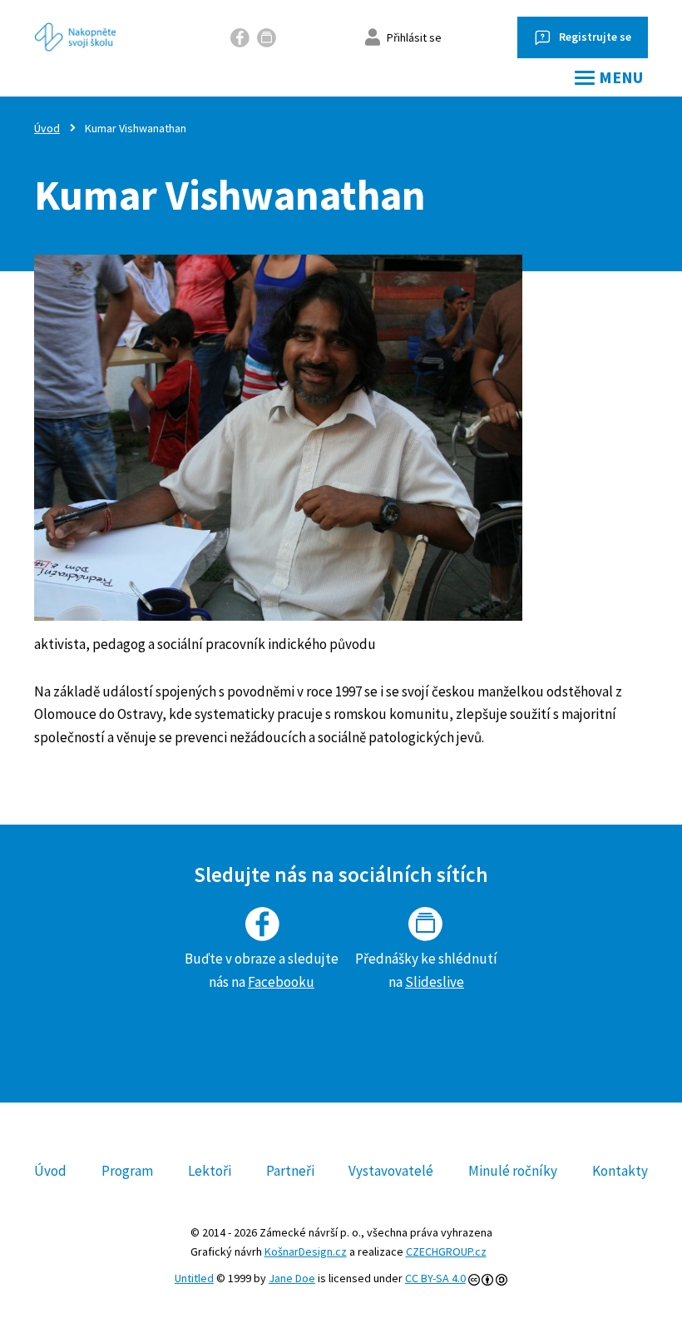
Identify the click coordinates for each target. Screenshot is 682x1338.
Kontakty (620, 1171)
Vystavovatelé (390, 1171)
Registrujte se (595, 36)
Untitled (194, 1278)
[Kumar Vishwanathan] (330, 438)
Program (127, 1171)
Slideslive (434, 982)
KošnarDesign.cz (305, 1251)
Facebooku (281, 982)
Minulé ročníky (512, 1171)
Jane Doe (292, 1278)
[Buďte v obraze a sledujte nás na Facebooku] (240, 37)
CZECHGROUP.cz (446, 1251)
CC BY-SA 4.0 (435, 1278)
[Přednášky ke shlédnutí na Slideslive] (267, 37)
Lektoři (209, 1171)
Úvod (47, 128)
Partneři (290, 1171)
